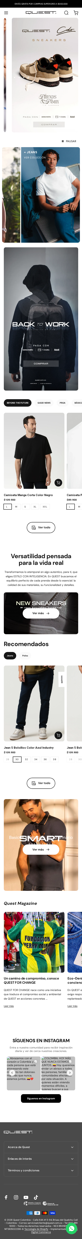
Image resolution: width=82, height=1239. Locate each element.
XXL (45, 506)
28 (7, 759)
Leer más (9, 1006)
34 (36, 759)
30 (17, 759)
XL (35, 506)
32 (26, 759)
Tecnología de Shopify (36, 1229)
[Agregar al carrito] (58, 483)
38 (54, 759)
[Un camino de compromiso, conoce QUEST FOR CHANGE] (34, 942)
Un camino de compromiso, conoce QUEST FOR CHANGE (31, 980)
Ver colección (24, 157)
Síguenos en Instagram (41, 1098)
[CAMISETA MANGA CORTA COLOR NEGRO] (34, 451)
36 (45, 759)
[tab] (17, 403)
